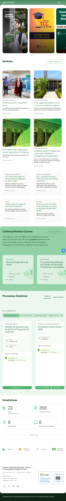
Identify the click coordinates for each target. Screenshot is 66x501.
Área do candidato (43, 388)
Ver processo (17, 388)
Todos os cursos (55, 232)
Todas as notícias (55, 61)
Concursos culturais (26, 315)
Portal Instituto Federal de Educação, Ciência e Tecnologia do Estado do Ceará (11, 2)
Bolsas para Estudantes (11, 315)
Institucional (64, 11)
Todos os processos (53, 297)
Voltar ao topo (34, 435)
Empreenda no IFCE (40, 315)
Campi (63, 11)
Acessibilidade (59, 12)
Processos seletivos (60, 11)
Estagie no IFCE (53, 315)
